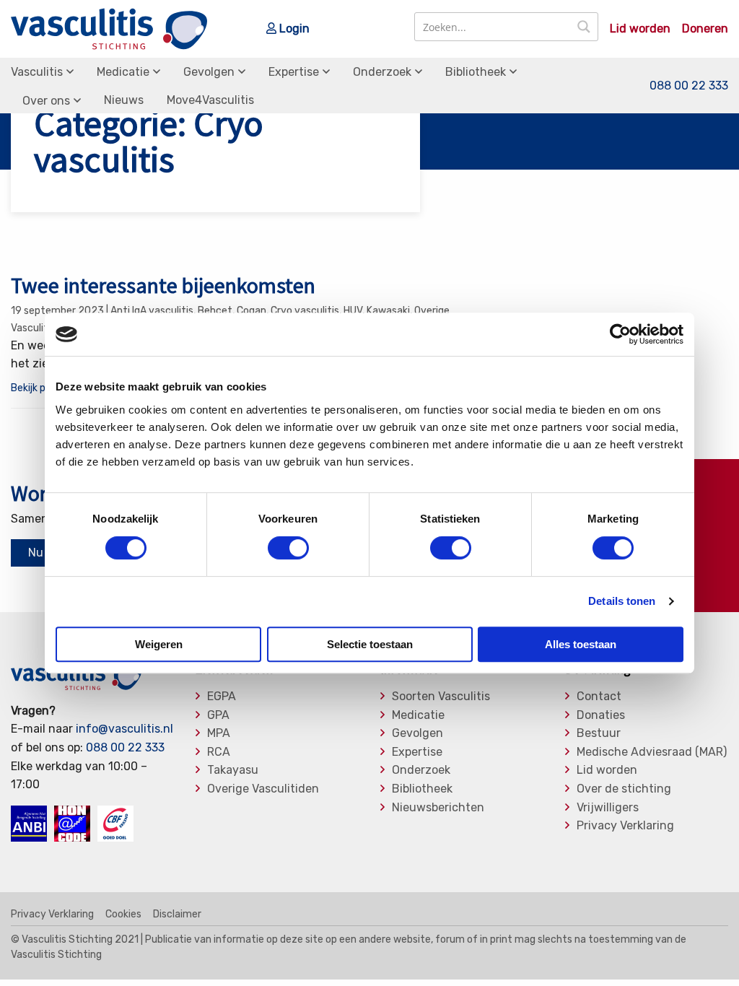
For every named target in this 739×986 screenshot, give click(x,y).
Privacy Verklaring (625, 826)
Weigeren (159, 644)
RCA (218, 752)
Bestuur (599, 733)
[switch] (288, 547)
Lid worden (640, 29)
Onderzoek (382, 72)
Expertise (293, 72)
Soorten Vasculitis (441, 696)
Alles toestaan (580, 644)
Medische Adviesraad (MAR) (652, 752)
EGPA (221, 696)
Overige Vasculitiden (263, 789)
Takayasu (232, 770)
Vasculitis (37, 72)
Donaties (601, 715)
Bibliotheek (475, 72)
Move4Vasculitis (210, 100)
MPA (218, 733)
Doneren (705, 29)
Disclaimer (177, 914)
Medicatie (123, 72)
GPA (218, 715)
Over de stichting (624, 789)
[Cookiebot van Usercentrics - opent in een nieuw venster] (620, 334)
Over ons (46, 101)
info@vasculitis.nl (124, 729)
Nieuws (124, 100)
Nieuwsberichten (438, 807)
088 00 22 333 (689, 85)
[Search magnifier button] (584, 26)
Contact (599, 696)
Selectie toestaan (370, 644)
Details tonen (621, 601)
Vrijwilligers (608, 807)
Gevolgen (209, 72)
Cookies (123, 914)
